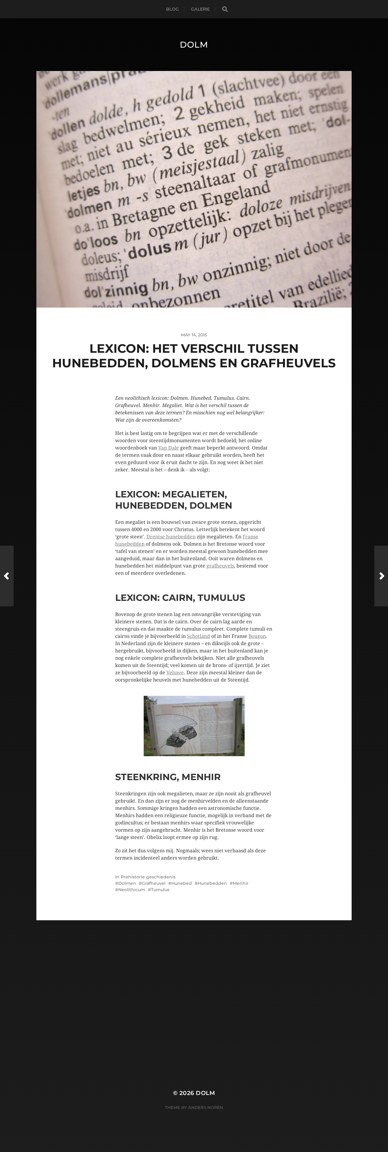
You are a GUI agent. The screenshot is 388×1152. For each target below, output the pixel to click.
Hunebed (181, 883)
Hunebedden (212, 883)
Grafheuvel (154, 883)
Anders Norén (205, 1107)
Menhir (241, 883)
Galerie (200, 9)
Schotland (198, 636)
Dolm (194, 44)
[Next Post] (381, 576)
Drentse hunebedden (171, 537)
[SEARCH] (225, 9)
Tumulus (160, 889)
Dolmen (127, 883)
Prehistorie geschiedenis (148, 877)
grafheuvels (220, 566)
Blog (172, 9)
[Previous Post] (7, 576)
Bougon (257, 636)
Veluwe (175, 672)
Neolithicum (131, 889)
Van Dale (168, 448)
